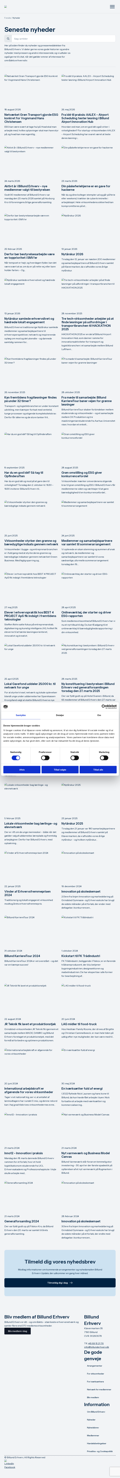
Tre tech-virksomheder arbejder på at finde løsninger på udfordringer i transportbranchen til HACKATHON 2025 (87, 324)
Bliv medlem (93, 1397)
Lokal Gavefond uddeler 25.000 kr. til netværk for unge (30, 685)
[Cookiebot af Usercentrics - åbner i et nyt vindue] (104, 707)
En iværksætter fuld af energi (82, 1088)
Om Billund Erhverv (96, 1411)
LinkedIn (9, 1463)
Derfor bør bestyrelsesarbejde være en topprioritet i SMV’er (29, 255)
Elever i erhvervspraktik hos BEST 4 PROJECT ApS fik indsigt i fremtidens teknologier (30, 616)
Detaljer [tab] (60, 715)
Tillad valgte (60, 769)
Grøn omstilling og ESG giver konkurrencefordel (81, 474)
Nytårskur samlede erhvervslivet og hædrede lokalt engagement (29, 320)
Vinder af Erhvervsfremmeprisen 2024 (27, 893)
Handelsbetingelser (96, 1443)
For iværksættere (95, 1381)
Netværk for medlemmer (99, 1389)
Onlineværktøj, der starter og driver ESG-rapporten (86, 614)
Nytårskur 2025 (72, 823)
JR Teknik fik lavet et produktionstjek (30, 1024)
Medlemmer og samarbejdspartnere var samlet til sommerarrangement (86, 542)
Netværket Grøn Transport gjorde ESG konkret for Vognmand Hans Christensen (31, 118)
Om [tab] (99, 715)
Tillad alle (98, 769)
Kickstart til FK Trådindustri (80, 956)
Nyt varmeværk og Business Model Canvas (85, 1154)
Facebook (9, 1467)
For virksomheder (95, 1373)
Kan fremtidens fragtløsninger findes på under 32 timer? (30, 399)
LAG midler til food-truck (79, 1024)
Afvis (22, 769)
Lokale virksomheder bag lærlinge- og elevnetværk (30, 825)
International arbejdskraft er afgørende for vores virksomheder (28, 1090)
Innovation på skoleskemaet (80, 891)
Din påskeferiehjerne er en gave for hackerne (85, 187)
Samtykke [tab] (21, 715)
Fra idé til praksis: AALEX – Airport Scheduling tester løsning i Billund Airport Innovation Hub (85, 118)
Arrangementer (94, 1365)
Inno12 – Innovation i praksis (23, 1153)
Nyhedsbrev (93, 1427)
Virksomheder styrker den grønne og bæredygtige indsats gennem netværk (31, 542)
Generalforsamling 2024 (21, 1221)
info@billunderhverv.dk (96, 1347)
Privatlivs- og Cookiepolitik (100, 1451)
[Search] (8, 38)
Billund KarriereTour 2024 (22, 956)
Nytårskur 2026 (72, 254)
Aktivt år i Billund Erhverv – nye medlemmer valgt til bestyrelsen (27, 187)
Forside (7, 18)
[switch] (45, 758)
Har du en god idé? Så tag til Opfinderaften (23, 474)
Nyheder (91, 1419)
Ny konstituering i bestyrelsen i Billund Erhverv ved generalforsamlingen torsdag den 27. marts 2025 (88, 687)
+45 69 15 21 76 (96, 1343)
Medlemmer (93, 1435)
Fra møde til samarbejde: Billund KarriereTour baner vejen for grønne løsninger (86, 401)
